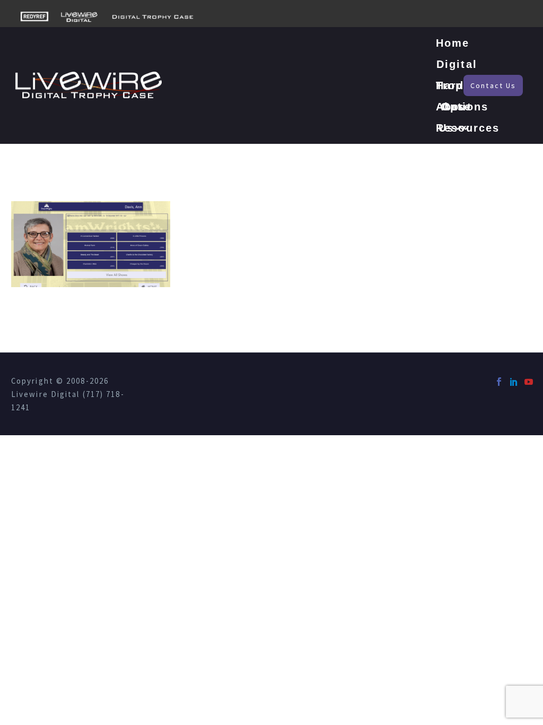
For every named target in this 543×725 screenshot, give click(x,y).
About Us (454, 109)
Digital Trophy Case (457, 66)
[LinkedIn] (514, 381)
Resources (468, 128)
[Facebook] (499, 381)
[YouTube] (528, 381)
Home (452, 43)
